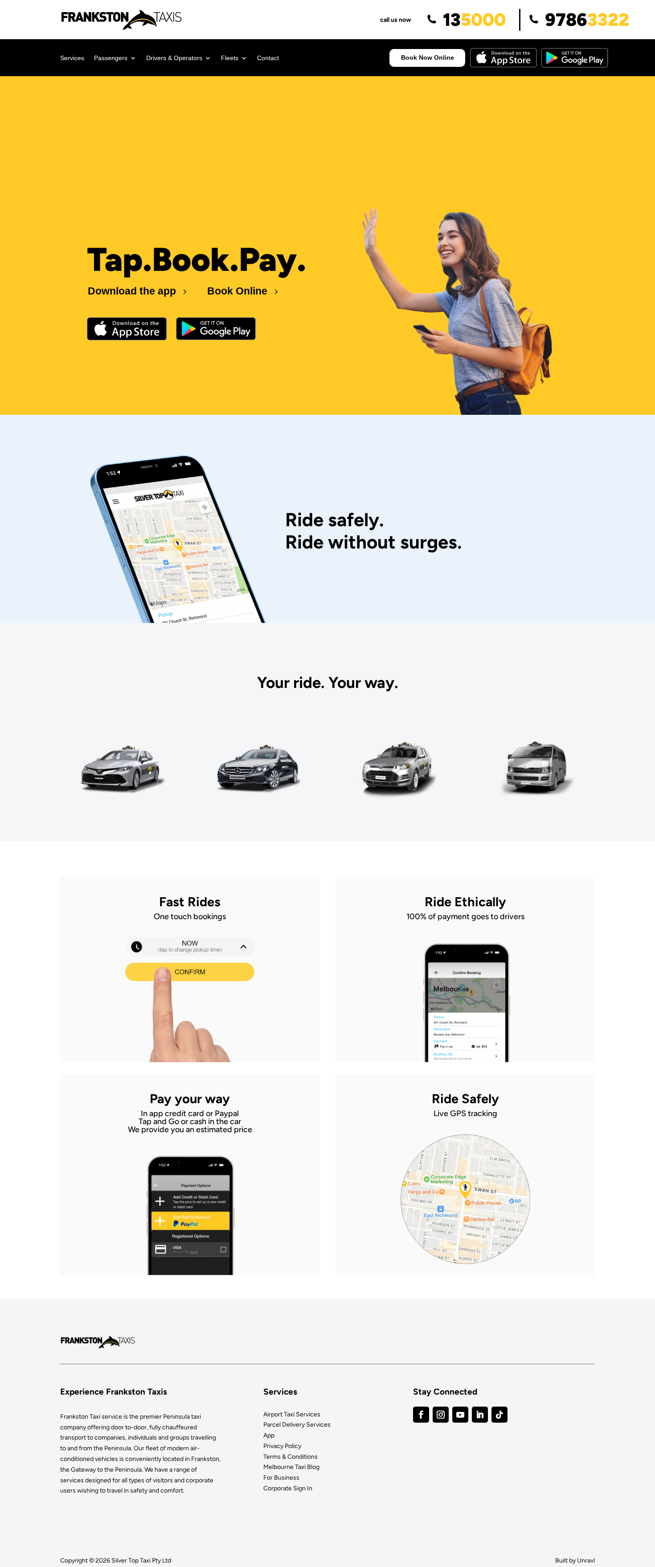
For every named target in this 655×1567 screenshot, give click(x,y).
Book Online (237, 291)
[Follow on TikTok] (499, 1415)
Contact (268, 58)
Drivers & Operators (174, 58)
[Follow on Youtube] (460, 1415)
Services (72, 58)
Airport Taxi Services (291, 1414)
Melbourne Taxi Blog (291, 1467)
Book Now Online (427, 57)
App (268, 1435)
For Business (281, 1477)
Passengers (110, 58)
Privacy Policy (282, 1446)
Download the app (132, 291)
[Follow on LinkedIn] (480, 1415)
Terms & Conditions (290, 1457)
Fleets (229, 58)
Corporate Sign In (287, 1488)
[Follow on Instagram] (441, 1415)
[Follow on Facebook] (421, 1415)
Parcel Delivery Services (297, 1424)
